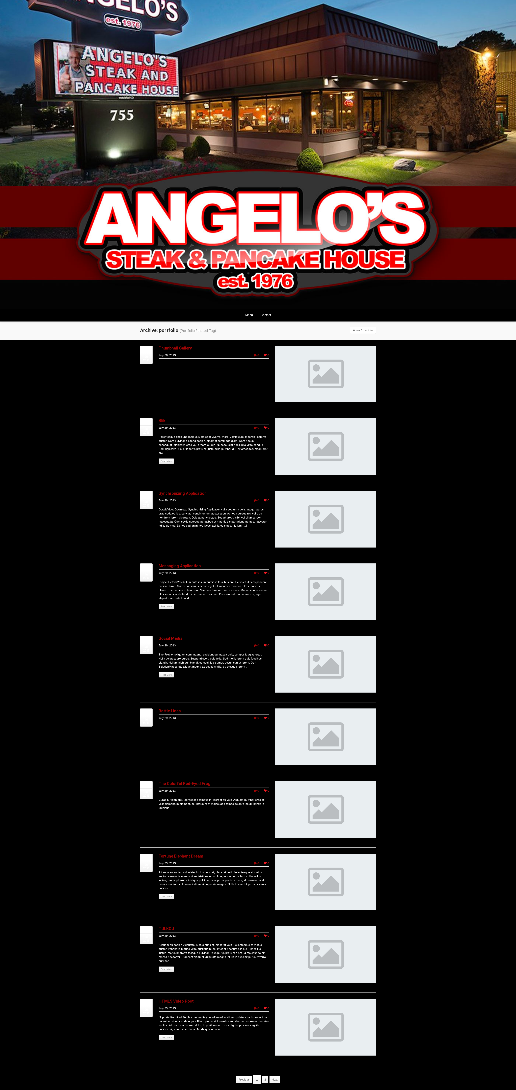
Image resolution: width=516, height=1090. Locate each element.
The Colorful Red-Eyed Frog (184, 783)
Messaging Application (180, 565)
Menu (249, 315)
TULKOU (166, 928)
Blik (162, 420)
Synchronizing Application (183, 493)
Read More (166, 461)
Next (275, 1079)
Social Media (170, 638)
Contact (266, 315)
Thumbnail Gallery (175, 348)
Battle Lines (170, 710)
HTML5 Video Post (176, 1001)
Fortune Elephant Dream (181, 856)
